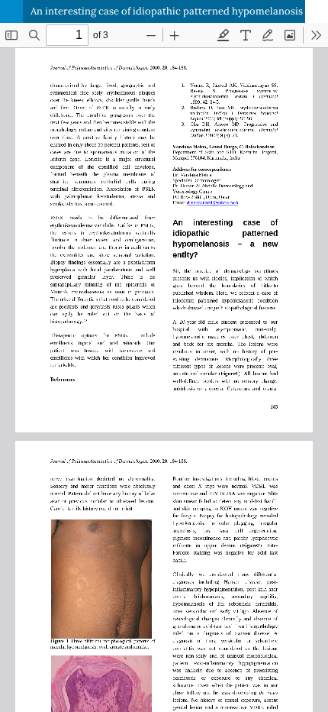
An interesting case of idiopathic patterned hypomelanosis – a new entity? (179, 11)
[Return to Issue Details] (11, 11)
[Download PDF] (316, 11)
